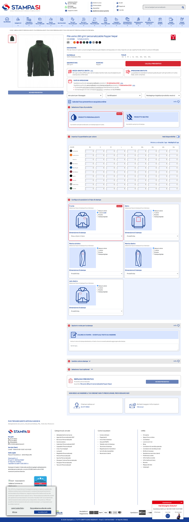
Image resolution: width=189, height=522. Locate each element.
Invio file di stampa (106, 439)
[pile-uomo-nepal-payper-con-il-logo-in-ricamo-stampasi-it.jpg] (40, 61)
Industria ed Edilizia (31, 424)
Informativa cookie (149, 458)
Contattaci (146, 439)
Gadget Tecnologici (171, 23)
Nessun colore (102, 211)
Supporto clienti (72, 10)
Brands (145, 462)
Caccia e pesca (61, 442)
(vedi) (104, 213)
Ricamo (100, 215)
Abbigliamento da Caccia (64, 435)
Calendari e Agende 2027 (29, 23)
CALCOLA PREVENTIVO (153, 64)
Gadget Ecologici (182, 23)
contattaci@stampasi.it (17, 444)
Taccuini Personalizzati (73, 23)
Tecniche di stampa (106, 446)
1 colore (102, 213)
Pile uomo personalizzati (55, 30)
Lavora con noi (147, 442)
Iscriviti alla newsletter (107, 451)
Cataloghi (146, 467)
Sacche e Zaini (62, 23)
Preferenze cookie (148, 455)
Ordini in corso (97, 3)
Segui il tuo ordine (148, 437)
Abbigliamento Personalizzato (127, 23)
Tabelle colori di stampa (107, 444)
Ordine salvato (97, 5)
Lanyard (59, 451)
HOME (11, 30)
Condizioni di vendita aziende (152, 446)
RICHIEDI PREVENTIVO (36, 92)
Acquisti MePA (104, 442)
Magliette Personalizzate (94, 23)
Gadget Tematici (160, 23)
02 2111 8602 (72, 4)
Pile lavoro (50, 424)
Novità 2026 (7, 22)
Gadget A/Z (18, 23)
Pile (39, 424)
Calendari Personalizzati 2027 (66, 444)
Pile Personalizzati (40, 30)
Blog (144, 444)
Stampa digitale (103, 217)
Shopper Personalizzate (40, 23)
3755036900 (13, 442)
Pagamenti (103, 437)
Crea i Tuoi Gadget (62, 449)
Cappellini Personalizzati (116, 23)
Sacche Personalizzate (64, 458)
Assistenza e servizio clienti (151, 453)
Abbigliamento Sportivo (138, 23)
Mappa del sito (147, 465)
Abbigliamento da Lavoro (149, 23)
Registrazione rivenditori (108, 449)
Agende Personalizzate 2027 (65, 437)
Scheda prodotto (83, 39)
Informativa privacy (149, 460)
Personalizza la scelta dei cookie (40, 508)
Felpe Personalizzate (105, 23)
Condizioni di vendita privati (152, 449)
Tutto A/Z (44, 424)
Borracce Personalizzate (83, 23)
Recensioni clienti (105, 453)
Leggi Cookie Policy (17, 508)
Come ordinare (104, 435)
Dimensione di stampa (77, 233)
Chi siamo (146, 435)
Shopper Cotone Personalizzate (67, 460)
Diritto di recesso (148, 451)
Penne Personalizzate (51, 23)
